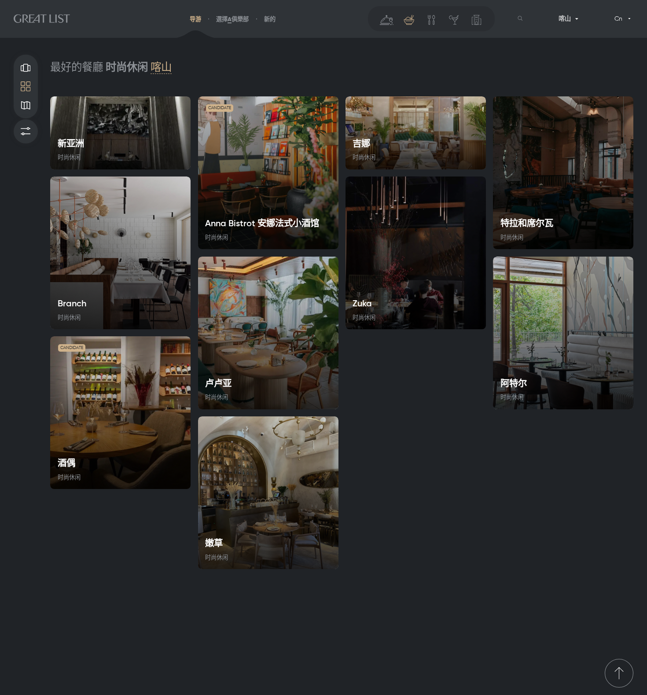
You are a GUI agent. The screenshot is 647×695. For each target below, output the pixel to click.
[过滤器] (26, 131)
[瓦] (26, 86)
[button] (520, 18)
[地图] (26, 105)
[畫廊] (26, 67)
